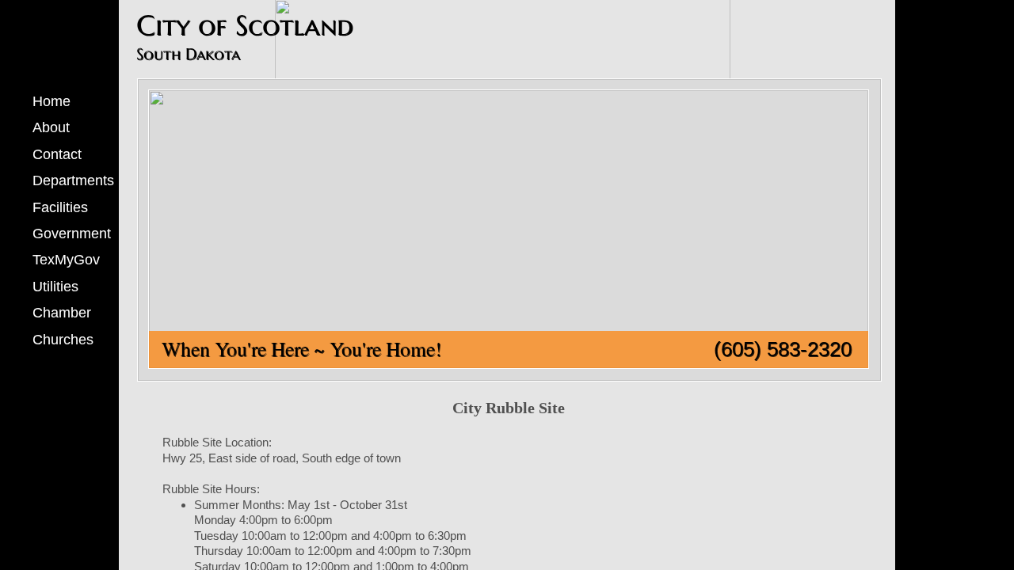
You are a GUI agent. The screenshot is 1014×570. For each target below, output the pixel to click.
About (51, 127)
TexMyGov (66, 260)
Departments (73, 180)
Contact (57, 154)
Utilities (55, 286)
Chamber (61, 313)
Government (71, 233)
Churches (62, 340)
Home (51, 101)
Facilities (60, 207)
